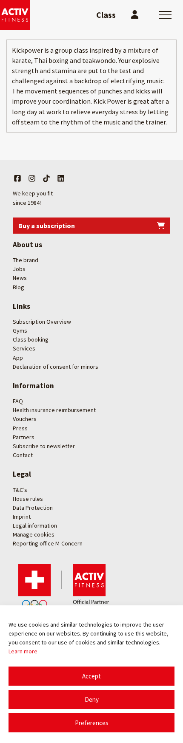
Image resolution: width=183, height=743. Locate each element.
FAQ (18, 401)
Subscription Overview (42, 321)
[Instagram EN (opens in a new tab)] (32, 178)
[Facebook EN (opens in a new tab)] (17, 178)
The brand (25, 260)
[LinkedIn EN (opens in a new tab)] (61, 178)
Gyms (20, 330)
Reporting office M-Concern (48, 543)
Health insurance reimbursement (54, 410)
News (20, 278)
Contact (23, 455)
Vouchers (25, 419)
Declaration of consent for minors (55, 366)
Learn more (23, 651)
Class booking (31, 339)
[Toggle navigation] (165, 15)
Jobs (19, 269)
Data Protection (33, 507)
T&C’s (20, 490)
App (18, 358)
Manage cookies (33, 534)
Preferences (92, 723)
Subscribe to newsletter (44, 446)
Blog (18, 287)
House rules (28, 499)
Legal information (35, 525)
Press (20, 428)
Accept (91, 676)
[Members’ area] (135, 15)
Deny (92, 699)
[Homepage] (15, 15)
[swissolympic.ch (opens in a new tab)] (66, 587)
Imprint (22, 516)
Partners (23, 437)
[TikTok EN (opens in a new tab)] (46, 178)
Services (24, 348)
